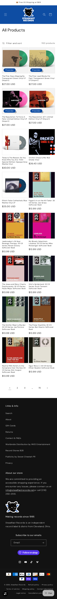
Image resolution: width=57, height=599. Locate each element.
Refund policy (33, 585)
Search (9, 413)
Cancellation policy (35, 593)
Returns (9, 432)
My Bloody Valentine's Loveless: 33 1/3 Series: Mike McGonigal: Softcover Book (41, 243)
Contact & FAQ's (13, 438)
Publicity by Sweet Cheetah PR (20, 456)
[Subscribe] (43, 543)
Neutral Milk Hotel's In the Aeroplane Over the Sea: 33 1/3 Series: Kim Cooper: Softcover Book (14, 369)
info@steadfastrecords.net (20, 490)
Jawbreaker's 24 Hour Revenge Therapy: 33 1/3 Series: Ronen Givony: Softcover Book (12, 244)
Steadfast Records (18, 585)
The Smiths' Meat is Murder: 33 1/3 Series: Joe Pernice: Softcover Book (14, 327)
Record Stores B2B (14, 450)
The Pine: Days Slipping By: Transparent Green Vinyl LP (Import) (14, 78)
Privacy (9, 463)
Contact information (45, 589)
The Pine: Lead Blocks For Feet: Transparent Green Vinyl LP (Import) (42, 78)
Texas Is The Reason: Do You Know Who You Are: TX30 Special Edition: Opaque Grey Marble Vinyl (15, 161)
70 (39, 388)
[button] (5, 15)
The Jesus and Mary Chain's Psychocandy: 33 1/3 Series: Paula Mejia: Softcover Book (14, 286)
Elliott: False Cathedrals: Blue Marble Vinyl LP (14, 202)
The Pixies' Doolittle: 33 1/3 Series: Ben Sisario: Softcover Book (41, 327)
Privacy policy (47, 585)
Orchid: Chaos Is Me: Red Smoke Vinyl (39, 159)
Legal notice (21, 593)
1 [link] (9, 388)
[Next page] (47, 388)
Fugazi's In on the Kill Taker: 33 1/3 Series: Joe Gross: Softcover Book (42, 203)
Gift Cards (11, 425)
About (8, 419)
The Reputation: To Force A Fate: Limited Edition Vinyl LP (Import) (14, 119)
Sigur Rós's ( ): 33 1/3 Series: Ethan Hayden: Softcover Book (42, 367)
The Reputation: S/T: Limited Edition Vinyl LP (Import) (41, 118)
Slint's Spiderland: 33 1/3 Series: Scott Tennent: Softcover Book (39, 286)
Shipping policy (28, 589)
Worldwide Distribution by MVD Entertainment (28, 444)
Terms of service (13, 589)
